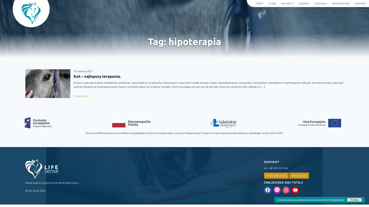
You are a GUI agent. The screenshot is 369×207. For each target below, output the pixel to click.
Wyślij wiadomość (276, 175)
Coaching (320, 3)
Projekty (287, 3)
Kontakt (361, 3)
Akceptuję (354, 200)
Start (260, 3)
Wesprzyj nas (341, 3)
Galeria (304, 3)
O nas (272, 3)
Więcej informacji (337, 200)
